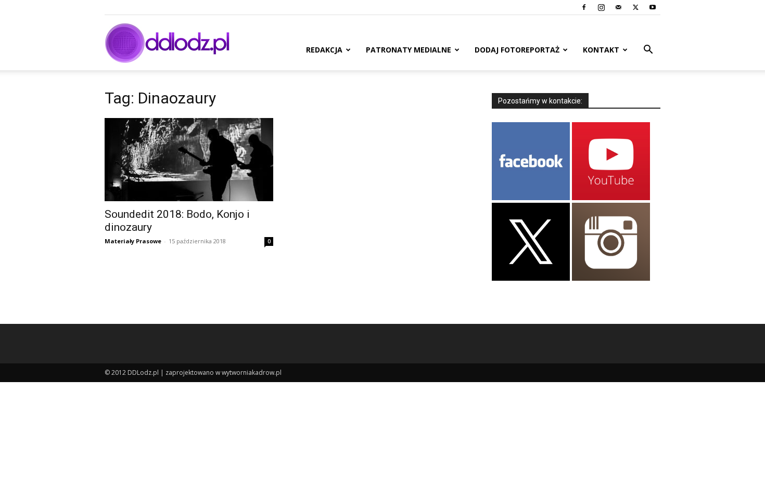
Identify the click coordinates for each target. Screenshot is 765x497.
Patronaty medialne (408, 50)
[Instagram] (601, 7)
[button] (647, 51)
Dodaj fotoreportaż (517, 50)
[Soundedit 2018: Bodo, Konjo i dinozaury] (189, 159)
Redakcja (324, 50)
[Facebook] (584, 7)
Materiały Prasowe (133, 241)
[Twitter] (635, 7)
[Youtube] (652, 7)
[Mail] (618, 7)
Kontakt (601, 50)
